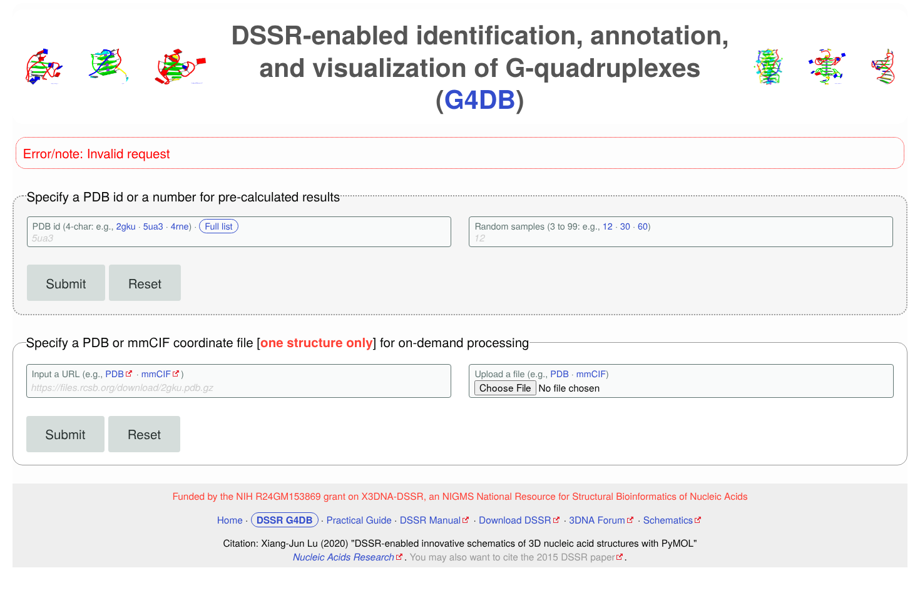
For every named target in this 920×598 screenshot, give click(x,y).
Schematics (668, 520)
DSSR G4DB (285, 520)
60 (643, 226)
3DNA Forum (597, 520)
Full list (218, 226)
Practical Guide (358, 520)
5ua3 (153, 226)
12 (608, 226)
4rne (180, 226)
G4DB (480, 98)
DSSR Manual (430, 520)
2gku (126, 226)
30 (625, 226)
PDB (114, 373)
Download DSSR (515, 520)
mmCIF (156, 373)
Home (230, 520)
